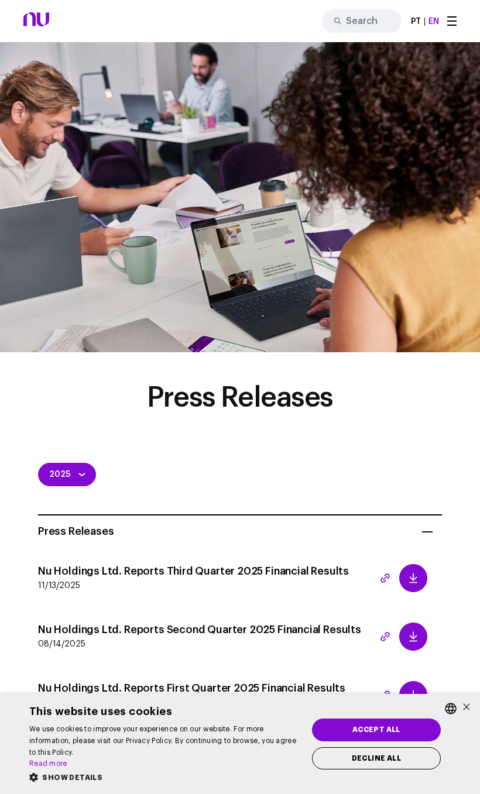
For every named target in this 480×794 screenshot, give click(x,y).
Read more (48, 763)
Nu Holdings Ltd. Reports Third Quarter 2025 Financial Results (193, 578)
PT (416, 22)
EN (433, 22)
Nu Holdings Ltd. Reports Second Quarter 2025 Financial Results (199, 636)
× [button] (466, 707)
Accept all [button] (376, 729)
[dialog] (240, 744)
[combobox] (451, 708)
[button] (164, 777)
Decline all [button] (376, 758)
